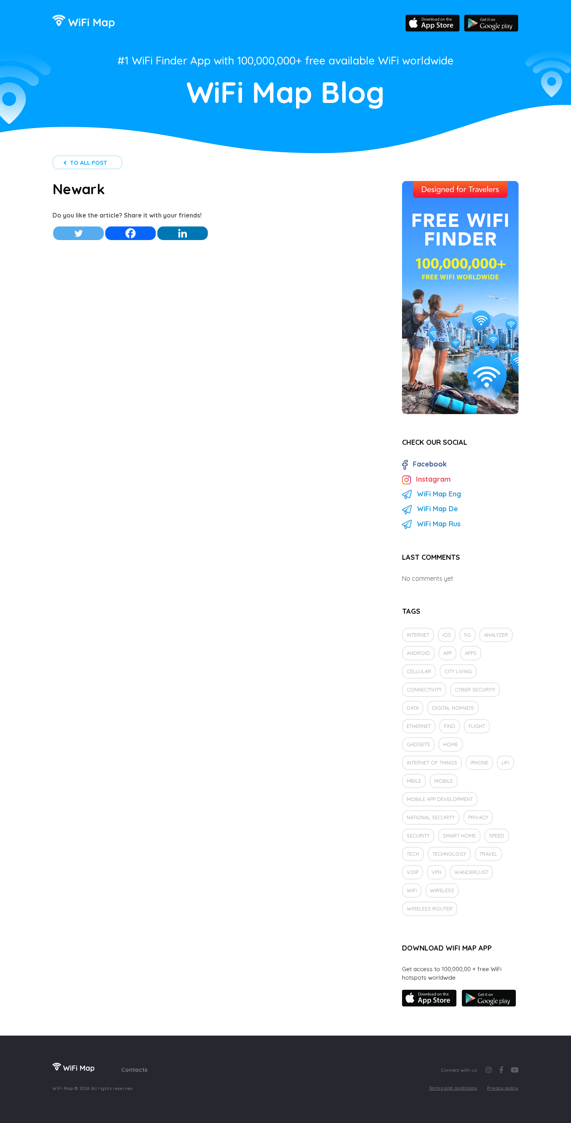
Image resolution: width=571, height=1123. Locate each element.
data (413, 708)
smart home (459, 835)
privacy (478, 817)
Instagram (433, 479)
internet (418, 635)
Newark (78, 189)
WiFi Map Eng (439, 493)
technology (449, 854)
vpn (436, 872)
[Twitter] (78, 233)
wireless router (430, 908)
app (447, 653)
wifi (412, 890)
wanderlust (471, 872)
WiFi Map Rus (439, 523)
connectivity (424, 689)
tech (413, 854)
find (449, 726)
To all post (88, 162)
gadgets (418, 744)
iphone (479, 762)
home (450, 744)
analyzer (496, 635)
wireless (442, 890)
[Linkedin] (182, 233)
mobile (443, 781)
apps (471, 653)
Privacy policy (503, 1088)
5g (467, 635)
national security (431, 817)
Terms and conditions (453, 1088)
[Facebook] (130, 233)
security (418, 835)
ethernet (419, 726)
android (418, 653)
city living (458, 671)
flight (476, 726)
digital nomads (453, 708)
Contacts (134, 1069)
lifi (505, 762)
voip (412, 872)
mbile (414, 781)
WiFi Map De (437, 508)
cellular (419, 671)
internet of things (432, 762)
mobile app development (440, 799)
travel (488, 854)
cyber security (475, 689)
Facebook (430, 464)
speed (496, 835)
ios (446, 635)
